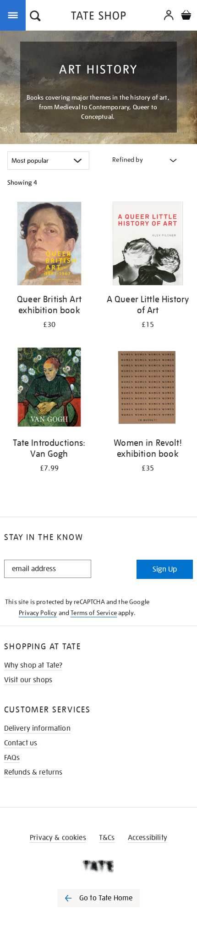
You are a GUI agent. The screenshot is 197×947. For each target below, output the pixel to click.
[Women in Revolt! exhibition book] (147, 389)
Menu (14, 14)
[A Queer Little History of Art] (147, 245)
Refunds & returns (33, 772)
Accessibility (147, 837)
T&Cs (107, 837)
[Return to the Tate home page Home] (98, 17)
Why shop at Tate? (33, 665)
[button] (35, 17)
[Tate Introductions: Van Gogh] (49, 389)
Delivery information (37, 728)
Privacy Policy (38, 613)
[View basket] (186, 16)
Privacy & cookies (58, 837)
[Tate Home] (98, 866)
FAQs (12, 757)
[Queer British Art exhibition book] (49, 245)
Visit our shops (28, 680)
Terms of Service (94, 613)
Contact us (21, 743)
